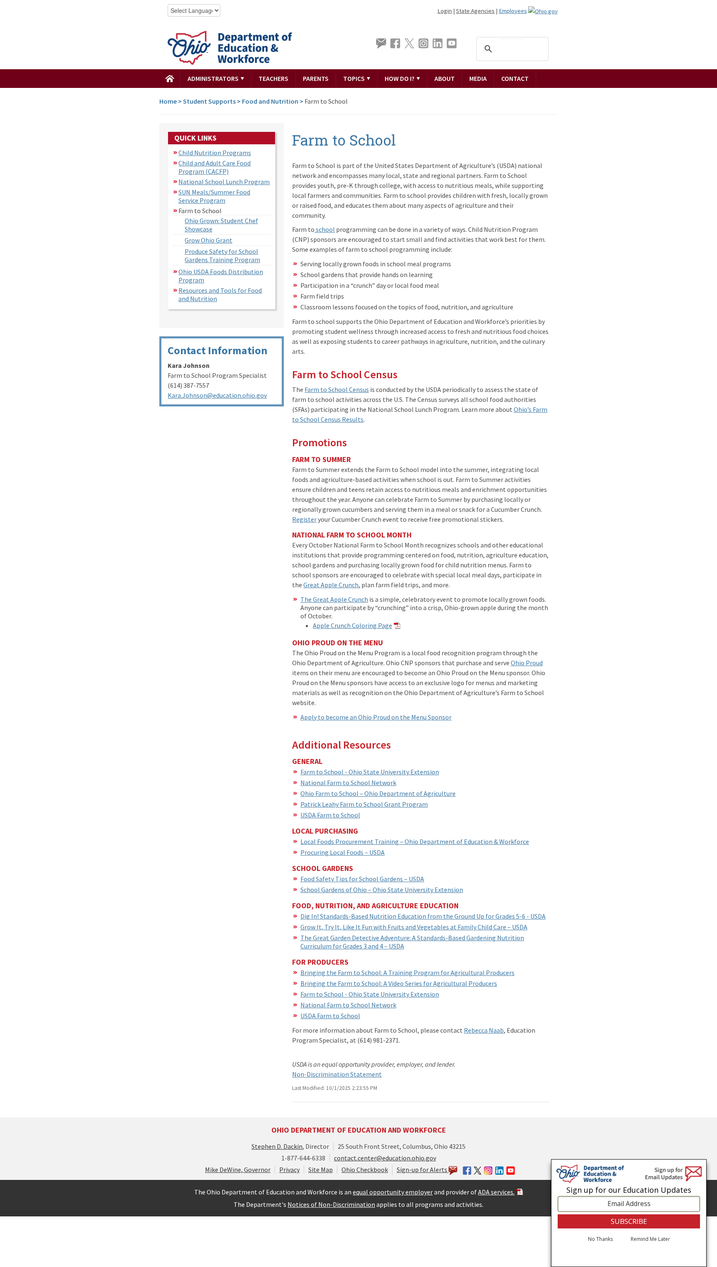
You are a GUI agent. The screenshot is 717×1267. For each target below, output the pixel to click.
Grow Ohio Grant (208, 240)
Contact (515, 78)
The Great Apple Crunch (334, 599)
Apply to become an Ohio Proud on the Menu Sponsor (375, 717)
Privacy (289, 1169)
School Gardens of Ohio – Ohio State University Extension (381, 889)
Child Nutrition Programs (214, 152)
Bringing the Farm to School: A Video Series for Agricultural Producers (398, 983)
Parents (316, 78)
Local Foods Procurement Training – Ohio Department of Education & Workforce (414, 841)
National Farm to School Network (348, 782)
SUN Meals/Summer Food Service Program (214, 196)
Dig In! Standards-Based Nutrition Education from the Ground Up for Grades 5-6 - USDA (423, 916)
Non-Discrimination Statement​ (337, 1074)
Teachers (273, 78)
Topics (354, 78)
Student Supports (209, 101)
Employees (513, 11)
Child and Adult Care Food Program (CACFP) (214, 167)
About (444, 78)
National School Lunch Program (224, 182)
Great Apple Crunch (330, 585)
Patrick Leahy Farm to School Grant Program (364, 804)
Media (478, 78)
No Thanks (600, 1239)
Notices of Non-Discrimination (331, 1204)
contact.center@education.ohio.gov (385, 1158)
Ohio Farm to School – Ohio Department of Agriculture (378, 793)
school (325, 229)
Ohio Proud (527, 663)
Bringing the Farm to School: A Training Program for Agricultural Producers (407, 972)
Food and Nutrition (270, 101)
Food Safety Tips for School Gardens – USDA (362, 879)
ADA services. (496, 1192)
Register (304, 519)
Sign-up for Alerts (423, 1169)
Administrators (214, 78)
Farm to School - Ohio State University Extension (369, 772)
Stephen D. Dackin (276, 1146)
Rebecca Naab (484, 1030)
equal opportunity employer (393, 1192)
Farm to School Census (337, 389)
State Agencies (475, 11)
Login (444, 11)
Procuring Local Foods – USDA (342, 852)
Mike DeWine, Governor (238, 1169)
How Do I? (400, 78)
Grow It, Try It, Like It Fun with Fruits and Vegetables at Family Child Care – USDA (413, 927)
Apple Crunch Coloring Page (352, 625)
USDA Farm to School (330, 815)
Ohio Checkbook (364, 1169)
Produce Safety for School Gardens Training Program (222, 255)
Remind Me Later (650, 1239)
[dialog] (629, 1213)
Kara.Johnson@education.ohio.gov (217, 395)
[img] (169, 78)
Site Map (320, 1169)
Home (168, 101)
